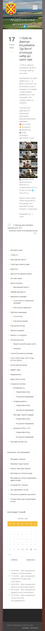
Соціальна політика (18, 384)
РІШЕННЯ (17, 348)
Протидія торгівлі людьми (23, 415)
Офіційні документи (18, 292)
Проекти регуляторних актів (24, 344)
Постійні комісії (16, 278)
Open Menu (35, 7)
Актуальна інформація (25, 397)
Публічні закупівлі (17, 330)
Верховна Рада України (19, 464)
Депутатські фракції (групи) (21, 274)
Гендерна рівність (20, 401)
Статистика (17, 316)
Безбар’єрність (19, 388)
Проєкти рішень (16, 283)
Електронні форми (20, 321)
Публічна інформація (18, 312)
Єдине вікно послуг (17, 379)
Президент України (17, 459)
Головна (25, 628)
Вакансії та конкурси (18, 335)
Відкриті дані (15, 370)
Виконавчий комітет (18, 259)
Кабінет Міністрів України (20, 468)
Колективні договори (18, 365)
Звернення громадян (18, 296)
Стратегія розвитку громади (21, 353)
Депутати (14, 269)
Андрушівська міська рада (22, 22)
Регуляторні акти (17, 340)
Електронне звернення (22, 307)
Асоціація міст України (19, 485)
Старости (14, 255)
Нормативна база (23, 392)
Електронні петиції (17, 326)
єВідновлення (15, 374)
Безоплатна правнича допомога (23, 494)
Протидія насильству (18, 442)
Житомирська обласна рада (21, 473)
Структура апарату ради (19, 264)
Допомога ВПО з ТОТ (21, 428)
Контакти (34, 628)
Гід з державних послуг (19, 490)
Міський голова (16, 250)
